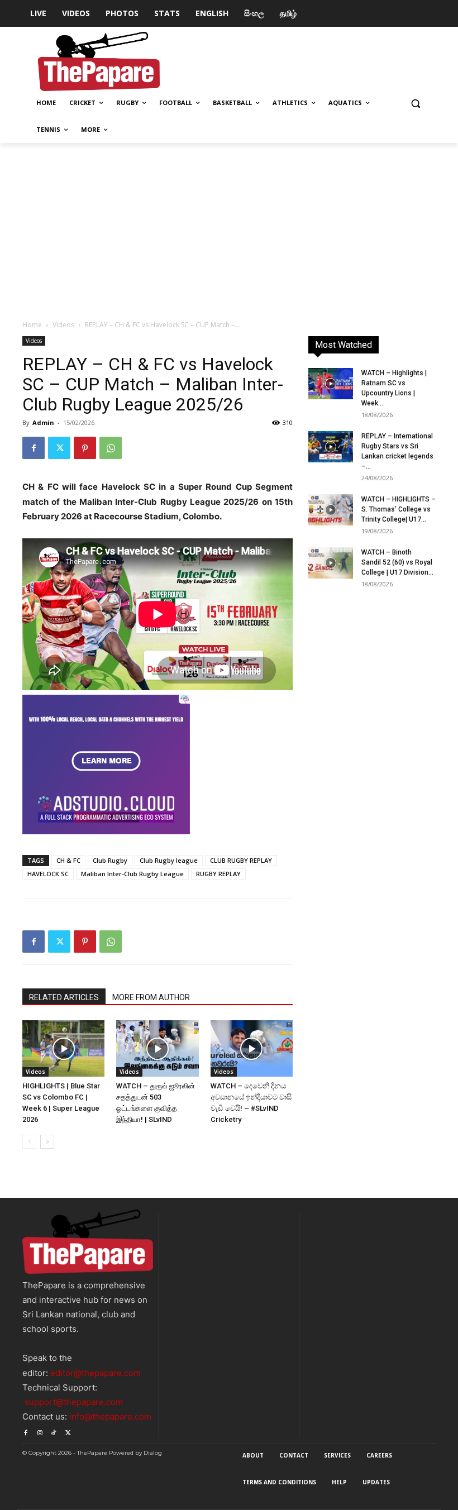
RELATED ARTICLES (64, 997)
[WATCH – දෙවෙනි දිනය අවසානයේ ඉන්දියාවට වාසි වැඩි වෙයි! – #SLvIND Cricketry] (252, 1048)
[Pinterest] (85, 448)
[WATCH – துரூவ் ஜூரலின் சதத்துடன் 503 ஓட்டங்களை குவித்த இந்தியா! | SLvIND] (157, 1048)
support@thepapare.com (74, 1402)
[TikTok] (54, 1431)
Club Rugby (110, 860)
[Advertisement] (229, 227)
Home (32, 324)
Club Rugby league (169, 860)
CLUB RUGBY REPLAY (241, 860)
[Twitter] (59, 448)
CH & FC (68, 860)
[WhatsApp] (110, 448)
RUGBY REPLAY (218, 873)
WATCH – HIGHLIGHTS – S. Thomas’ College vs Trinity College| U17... (398, 509)
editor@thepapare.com (95, 1373)
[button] (415, 103)
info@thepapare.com (110, 1416)
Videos (63, 324)
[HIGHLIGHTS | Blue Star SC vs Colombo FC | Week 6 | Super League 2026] (63, 1048)
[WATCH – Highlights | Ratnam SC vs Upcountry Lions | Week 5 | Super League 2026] (330, 383)
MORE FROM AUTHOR (151, 997)
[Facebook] (33, 448)
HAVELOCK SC (48, 873)
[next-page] (47, 1142)
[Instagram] (39, 1431)
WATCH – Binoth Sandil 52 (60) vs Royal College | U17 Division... (397, 562)
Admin (43, 422)
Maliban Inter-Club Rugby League (132, 873)
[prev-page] (29, 1142)
